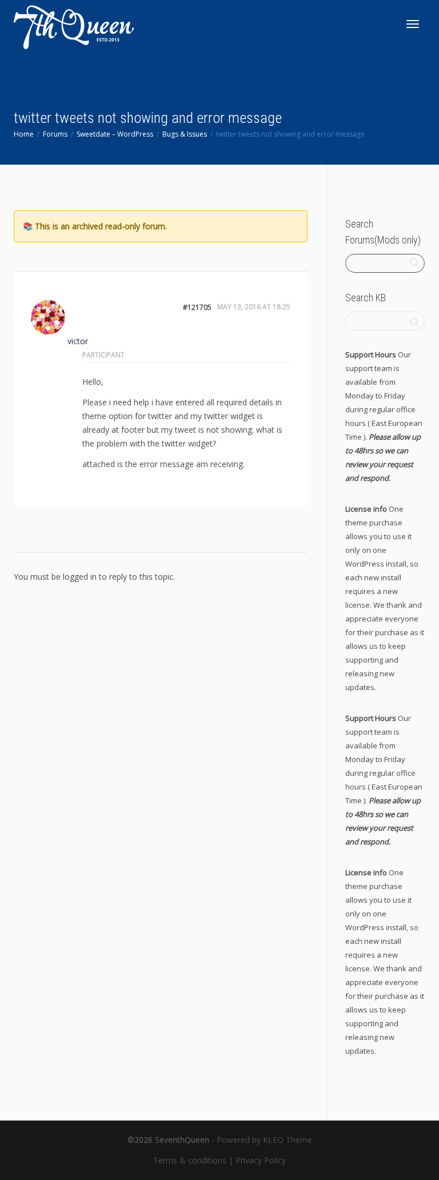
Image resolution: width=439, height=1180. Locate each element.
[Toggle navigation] (412, 24)
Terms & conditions (189, 1160)
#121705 (197, 307)
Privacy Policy (261, 1160)
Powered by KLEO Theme (264, 1139)
